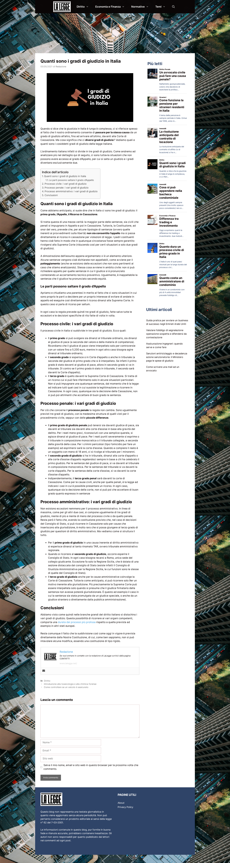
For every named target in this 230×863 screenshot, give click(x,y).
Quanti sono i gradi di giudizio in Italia (65, 176)
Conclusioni (51, 195)
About (121, 802)
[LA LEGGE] (62, 6)
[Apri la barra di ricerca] (173, 6)
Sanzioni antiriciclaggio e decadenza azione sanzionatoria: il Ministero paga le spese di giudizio (166, 357)
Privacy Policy (125, 807)
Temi (158, 6)
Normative (138, 6)
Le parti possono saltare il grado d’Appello (71, 180)
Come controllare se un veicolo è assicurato (66, 687)
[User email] (43, 670)
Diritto (81, 6)
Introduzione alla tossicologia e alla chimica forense (70, 684)
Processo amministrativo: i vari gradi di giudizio (71, 191)
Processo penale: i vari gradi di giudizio (67, 187)
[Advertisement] (115, 33)
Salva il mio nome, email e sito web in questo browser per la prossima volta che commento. (91, 767)
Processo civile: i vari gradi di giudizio (66, 183)
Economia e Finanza (108, 6)
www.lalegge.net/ (68, 663)
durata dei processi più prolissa (77, 622)
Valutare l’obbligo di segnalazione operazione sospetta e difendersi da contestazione (166, 334)
